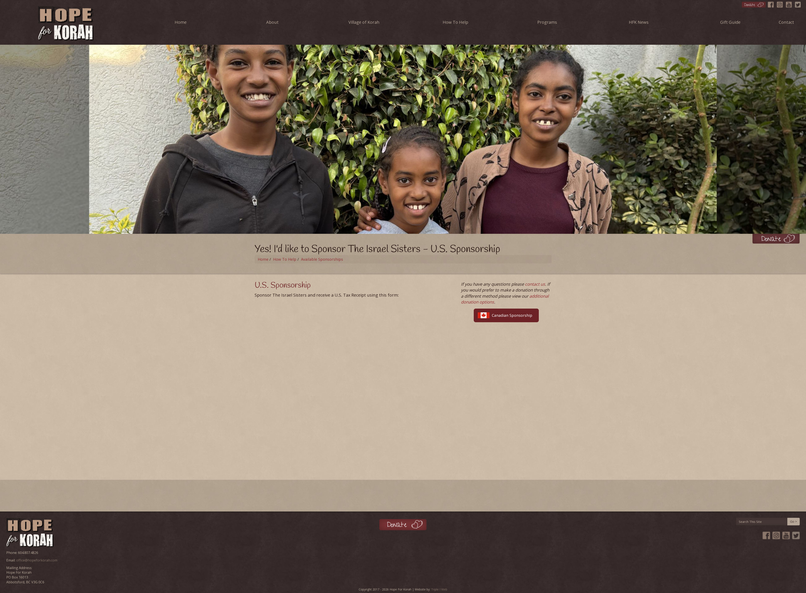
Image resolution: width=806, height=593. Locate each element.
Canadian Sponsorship (512, 315)
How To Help (455, 22)
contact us (535, 284)
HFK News (639, 22)
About (272, 22)
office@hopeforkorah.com (36, 560)
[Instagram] (781, 4)
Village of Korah (363, 22)
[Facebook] (772, 4)
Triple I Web (439, 589)
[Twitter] (799, 4)
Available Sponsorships (322, 259)
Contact (786, 22)
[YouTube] (790, 4)
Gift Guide (730, 22)
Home (181, 22)
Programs (547, 22)
